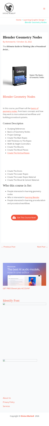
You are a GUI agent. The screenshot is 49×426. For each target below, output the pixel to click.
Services (6, 406)
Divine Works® (27, 416)
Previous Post (8, 247)
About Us (7, 398)
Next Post (42, 247)
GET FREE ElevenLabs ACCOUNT (16, 288)
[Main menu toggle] (44, 8)
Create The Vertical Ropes (18, 153)
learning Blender (32, 197)
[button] (24, 217)
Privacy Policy (8, 402)
